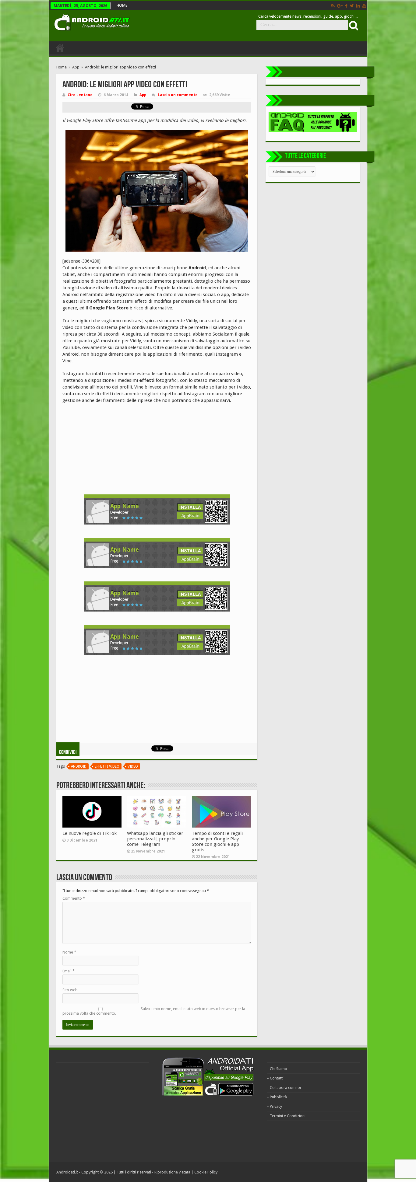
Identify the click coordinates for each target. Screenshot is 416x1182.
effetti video (107, 766)
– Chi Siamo (277, 1068)
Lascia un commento (178, 95)
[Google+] (340, 5)
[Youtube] (364, 5)
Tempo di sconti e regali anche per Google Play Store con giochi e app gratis (217, 842)
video (133, 766)
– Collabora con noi (284, 1087)
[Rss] (333, 5)
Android (78, 766)
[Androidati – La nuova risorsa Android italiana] (92, 21)
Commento (73, 898)
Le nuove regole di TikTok (89, 833)
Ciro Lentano (80, 95)
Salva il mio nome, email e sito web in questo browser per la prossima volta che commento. (153, 1011)
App (75, 67)
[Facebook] (346, 5)
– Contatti (275, 1078)
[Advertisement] (108, 448)
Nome (69, 952)
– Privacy (274, 1106)
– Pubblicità (277, 1097)
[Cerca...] (353, 25)
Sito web (70, 990)
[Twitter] (351, 5)
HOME (122, 5)
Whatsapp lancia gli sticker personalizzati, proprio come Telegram (155, 839)
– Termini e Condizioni (286, 1116)
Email (68, 971)
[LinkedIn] (358, 5)
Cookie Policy (205, 1172)
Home (61, 67)
